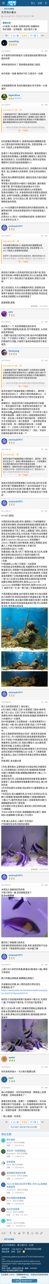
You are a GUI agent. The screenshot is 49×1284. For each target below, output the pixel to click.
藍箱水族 (7, 22)
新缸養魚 (11, 1139)
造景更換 (11, 1161)
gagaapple (11, 1153)
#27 (46, 236)
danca (9, 1212)
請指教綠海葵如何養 (16, 1172)
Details (4, 1266)
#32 (46, 702)
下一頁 (33, 35)
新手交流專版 (19, 1142)
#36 (46, 1087)
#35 (46, 1067)
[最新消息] (45, 3)
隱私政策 (5, 1251)
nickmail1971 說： (11, 110)
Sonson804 (11, 1175)
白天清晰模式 (9, 1245)
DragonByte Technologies (31, 1263)
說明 (13, 1251)
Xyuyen (10, 1142)
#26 (46, 104)
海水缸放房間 (13, 1209)
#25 (46, 51)
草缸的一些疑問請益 (16, 1150)
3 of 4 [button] (24, 35)
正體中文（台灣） (27, 1245)
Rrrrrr (9, 1201)
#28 (46, 322)
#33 (46, 885)
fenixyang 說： (9, 454)
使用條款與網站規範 (32, 1249)
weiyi (9, 1164)
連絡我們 (5, 1249)
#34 (46, 964)
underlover (11, 1189)
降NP (9, 1220)
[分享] (42, 51)
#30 (46, 449)
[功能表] (3, 3)
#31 (46, 511)
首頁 (19, 1251)
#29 (46, 360)
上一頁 (16, 35)
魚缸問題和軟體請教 (16, 1197)
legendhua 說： (9, 241)
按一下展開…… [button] (24, 130)
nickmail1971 (9, 16)
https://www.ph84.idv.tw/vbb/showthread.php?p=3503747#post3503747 (24, 992)
